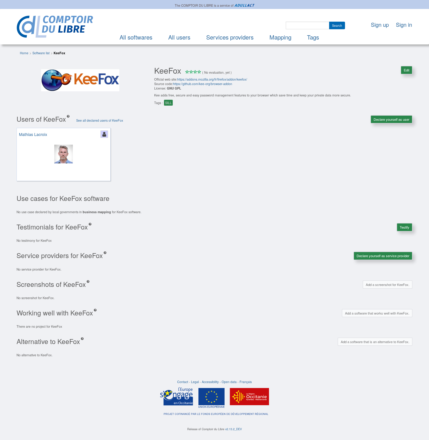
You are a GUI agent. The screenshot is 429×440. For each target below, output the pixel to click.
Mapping (280, 37)
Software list (41, 53)
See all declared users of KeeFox (99, 120)
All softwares (136, 37)
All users (179, 37)
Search (337, 25)
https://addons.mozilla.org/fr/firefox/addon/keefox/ (212, 79)
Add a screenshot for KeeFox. (387, 284)
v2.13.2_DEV (233, 429)
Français (246, 382)
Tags (313, 37)
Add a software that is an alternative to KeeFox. (375, 341)
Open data (229, 382)
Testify (404, 227)
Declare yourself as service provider (383, 255)
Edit (406, 70)
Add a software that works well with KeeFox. (377, 313)
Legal (195, 382)
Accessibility (210, 382)
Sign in (404, 24)
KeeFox (59, 53)
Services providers (230, 37)
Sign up (380, 24)
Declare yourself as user (391, 119)
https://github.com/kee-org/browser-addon (202, 83)
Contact (182, 382)
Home (24, 53)
